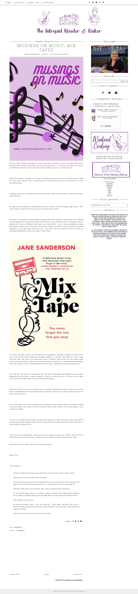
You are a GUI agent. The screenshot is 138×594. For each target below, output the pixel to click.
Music (45, 54)
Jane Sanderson (32, 54)
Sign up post (109, 182)
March (109, 187)
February (109, 185)
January (109, 183)
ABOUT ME (19, 2)
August (109, 195)
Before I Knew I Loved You (108, 110)
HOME (8, 2)
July (109, 194)
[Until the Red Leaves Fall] (94, 120)
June (109, 192)
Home (46, 574)
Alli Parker (108, 118)
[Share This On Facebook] (73, 521)
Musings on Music (60, 54)
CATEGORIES (48, 2)
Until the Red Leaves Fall (107, 117)
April (109, 189)
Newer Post (15, 574)
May (109, 190)
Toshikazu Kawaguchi (108, 111)
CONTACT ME (33, 2)
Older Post (78, 574)
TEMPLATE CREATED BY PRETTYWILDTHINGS (69, 591)
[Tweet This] (75, 521)
